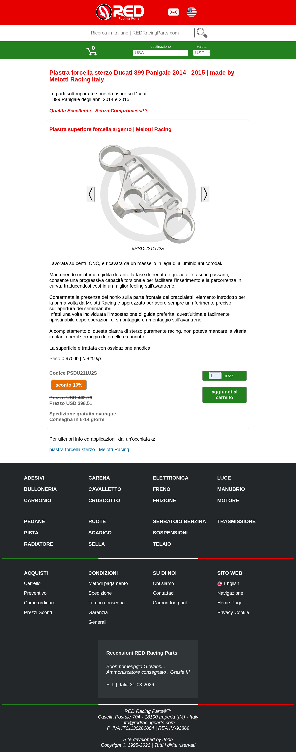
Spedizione (100, 593)
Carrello (32, 583)
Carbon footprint (170, 602)
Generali (97, 622)
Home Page (229, 602)
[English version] (219, 585)
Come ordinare (39, 602)
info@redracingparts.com (148, 722)
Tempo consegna (106, 602)
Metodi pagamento (108, 583)
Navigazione (230, 593)
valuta (202, 47)
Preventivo (35, 593)
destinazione (160, 47)
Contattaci (163, 593)
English (231, 583)
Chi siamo (163, 583)
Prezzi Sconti (38, 612)
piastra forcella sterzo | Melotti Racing (89, 449)
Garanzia (98, 612)
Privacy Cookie (233, 612)
